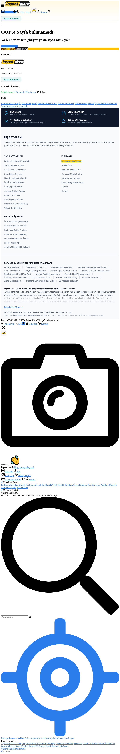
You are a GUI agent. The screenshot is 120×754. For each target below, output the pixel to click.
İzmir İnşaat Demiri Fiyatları (15, 277)
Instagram (31, 92)
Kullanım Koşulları (9, 103)
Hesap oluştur (21, 49)
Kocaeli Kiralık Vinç (12, 243)
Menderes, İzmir (86, 743)
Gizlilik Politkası (65, 103)
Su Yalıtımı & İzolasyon (68, 281)
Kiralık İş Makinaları (12, 267)
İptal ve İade (22, 106)
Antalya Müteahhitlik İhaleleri (17, 247)
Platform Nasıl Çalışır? (70, 170)
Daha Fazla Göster (12, 307)
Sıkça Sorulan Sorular (70, 178)
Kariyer (64, 191)
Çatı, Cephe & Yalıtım (13, 187)
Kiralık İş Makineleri (12, 195)
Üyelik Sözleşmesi (27, 103)
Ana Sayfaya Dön (9, 46)
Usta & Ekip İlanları (12, 271)
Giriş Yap (9, 475)
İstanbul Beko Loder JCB (35, 267)
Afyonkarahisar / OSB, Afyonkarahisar (23, 743)
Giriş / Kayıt (25, 12)
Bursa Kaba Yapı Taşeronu (15, 234)
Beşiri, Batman (57, 746)
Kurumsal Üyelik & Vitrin (71, 174)
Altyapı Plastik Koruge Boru (48, 274)
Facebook (19, 92)
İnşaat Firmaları (11, 18)
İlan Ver (9, 12)
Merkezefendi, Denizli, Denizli (26, 746)
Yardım (32, 479)
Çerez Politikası (80, 103)
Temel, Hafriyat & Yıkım (14, 165)
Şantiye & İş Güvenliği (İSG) (16, 204)
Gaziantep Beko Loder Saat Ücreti (92, 267)
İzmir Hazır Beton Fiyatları (15, 230)
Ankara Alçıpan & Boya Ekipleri (64, 271)
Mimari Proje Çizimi (90, 277)
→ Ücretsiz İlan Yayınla (71, 161)
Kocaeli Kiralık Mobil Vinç (66, 277)
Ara (18, 471)
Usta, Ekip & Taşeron (13, 174)
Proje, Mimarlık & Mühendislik (17, 161)
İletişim (42, 92)
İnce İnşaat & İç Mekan (14, 182)
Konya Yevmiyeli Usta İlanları (16, 238)
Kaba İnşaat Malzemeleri (15, 170)
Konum (44, 12)
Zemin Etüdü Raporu (12, 281)
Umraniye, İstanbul (59, 743)
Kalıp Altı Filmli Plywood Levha (77, 274)
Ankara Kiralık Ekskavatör (15, 226)
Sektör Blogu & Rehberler (72, 182)
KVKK (53, 103)
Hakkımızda (66, 165)
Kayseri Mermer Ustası (41, 277)
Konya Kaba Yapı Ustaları (35, 271)
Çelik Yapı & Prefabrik (13, 199)
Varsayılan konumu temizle (13, 749)
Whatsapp (8, 92)
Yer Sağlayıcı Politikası (98, 103)
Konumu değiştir (13, 479)
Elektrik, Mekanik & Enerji (15, 178)
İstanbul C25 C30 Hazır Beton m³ (95, 271)
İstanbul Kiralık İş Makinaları (16, 221)
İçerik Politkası (43, 103)
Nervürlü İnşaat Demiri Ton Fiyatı (17, 274)
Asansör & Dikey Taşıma (14, 191)
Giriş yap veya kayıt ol (23, 467)
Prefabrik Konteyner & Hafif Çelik (40, 281)
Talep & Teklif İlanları (13, 208)
